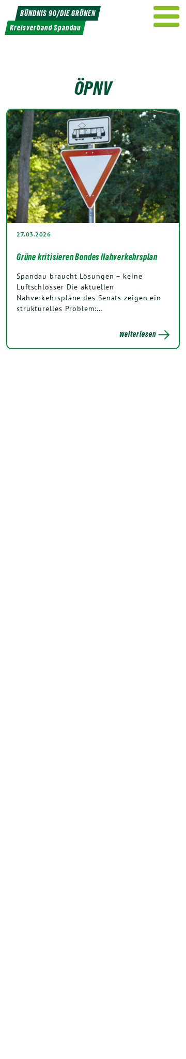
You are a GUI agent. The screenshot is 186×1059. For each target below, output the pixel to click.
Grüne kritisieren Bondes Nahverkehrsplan (87, 257)
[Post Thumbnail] (93, 166)
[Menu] (166, 16)
